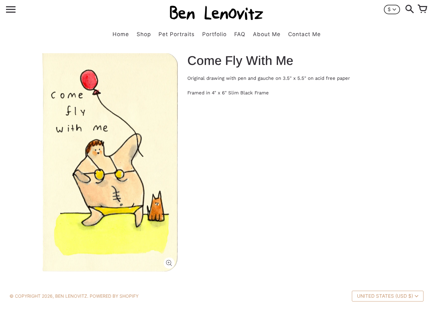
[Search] (409, 9)
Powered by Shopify (114, 296)
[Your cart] (422, 9)
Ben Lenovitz (71, 296)
